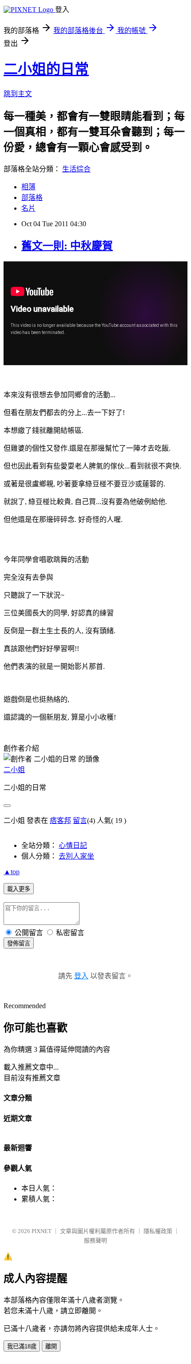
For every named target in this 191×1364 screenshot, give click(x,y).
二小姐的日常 (46, 69)
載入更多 (18, 889)
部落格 (32, 197)
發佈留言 (18, 943)
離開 (51, 1346)
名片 (28, 208)
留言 (80, 820)
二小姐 (14, 770)
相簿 (28, 187)
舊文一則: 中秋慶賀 (67, 246)
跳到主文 (18, 94)
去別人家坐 (76, 856)
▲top (12, 871)
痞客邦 (60, 820)
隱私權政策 (157, 1231)
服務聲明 (95, 1240)
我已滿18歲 (21, 1346)
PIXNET (42, 1231)
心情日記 (73, 845)
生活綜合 (76, 169)
